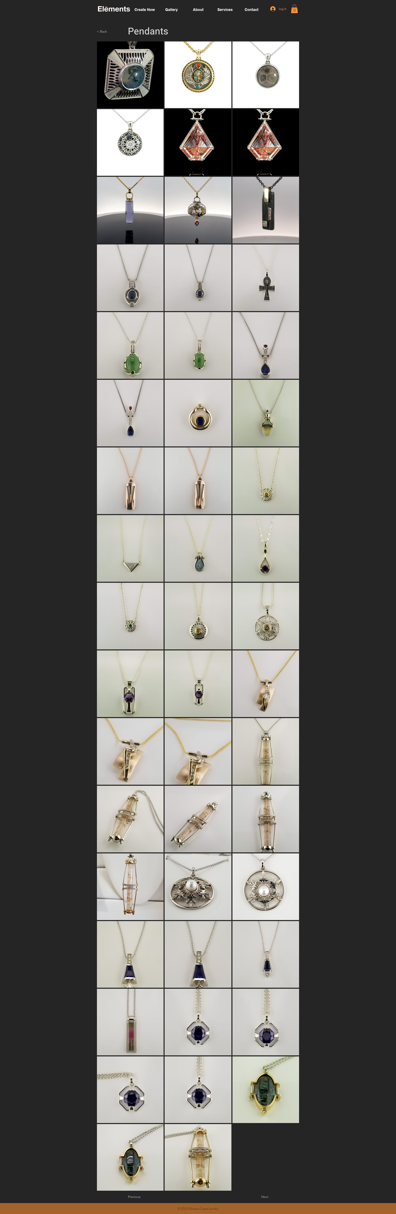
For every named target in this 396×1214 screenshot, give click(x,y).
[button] (294, 9)
